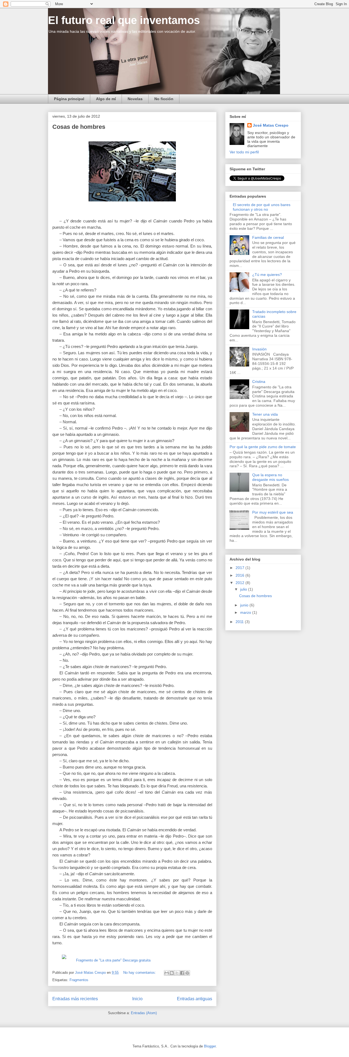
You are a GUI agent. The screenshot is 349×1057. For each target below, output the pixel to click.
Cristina (258, 381)
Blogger (210, 1046)
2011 (240, 622)
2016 (240, 575)
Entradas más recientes (75, 998)
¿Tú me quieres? (267, 274)
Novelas (135, 99)
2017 (240, 567)
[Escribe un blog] (171, 973)
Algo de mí (106, 99)
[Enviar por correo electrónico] (166, 973)
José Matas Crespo (270, 125)
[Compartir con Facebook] (182, 973)
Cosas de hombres (78, 126)
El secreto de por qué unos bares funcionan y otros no (261, 207)
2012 (240, 582)
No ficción (163, 99)
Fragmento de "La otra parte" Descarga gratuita (113, 960)
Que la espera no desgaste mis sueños (270, 477)
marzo (246, 612)
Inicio (137, 998)
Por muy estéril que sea (272, 512)
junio (244, 605)
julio (244, 589)
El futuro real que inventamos (124, 20)
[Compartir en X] (177, 973)
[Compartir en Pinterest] (187, 973)
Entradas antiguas (194, 998)
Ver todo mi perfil (244, 152)
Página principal (69, 99)
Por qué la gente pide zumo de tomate (263, 447)
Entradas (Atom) (144, 1013)
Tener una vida (265, 414)
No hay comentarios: (140, 972)
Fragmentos (79, 980)
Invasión (259, 349)
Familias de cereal (268, 237)
